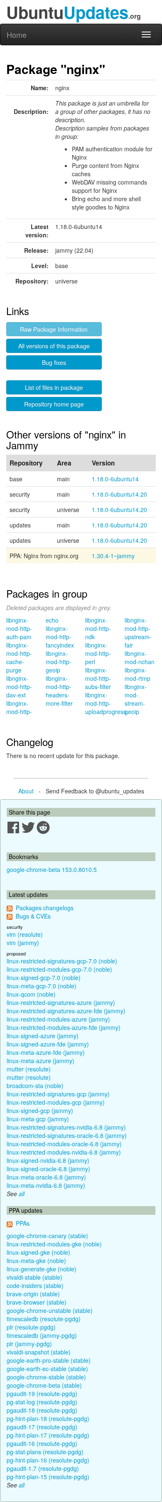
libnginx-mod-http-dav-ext (19, 686)
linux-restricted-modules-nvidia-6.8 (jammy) (64, 1152)
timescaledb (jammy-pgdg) (42, 1335)
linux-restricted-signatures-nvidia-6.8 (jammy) (66, 1127)
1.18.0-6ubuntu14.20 (119, 494)
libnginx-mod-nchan (140, 657)
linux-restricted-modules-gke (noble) (54, 1244)
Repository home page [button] (54, 404)
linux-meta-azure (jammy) (40, 1060)
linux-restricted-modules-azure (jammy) (58, 1019)
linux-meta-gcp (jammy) (38, 1119)
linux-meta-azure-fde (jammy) (46, 1052)
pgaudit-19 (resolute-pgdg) (42, 1393)
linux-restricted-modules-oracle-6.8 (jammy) (64, 1144)
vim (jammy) (23, 942)
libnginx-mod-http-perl (98, 653)
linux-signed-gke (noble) (38, 1252)
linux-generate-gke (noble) (41, 1269)
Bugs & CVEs (33, 916)
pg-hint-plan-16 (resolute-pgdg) (48, 1460)
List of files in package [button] (54, 387)
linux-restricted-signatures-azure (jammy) (61, 1002)
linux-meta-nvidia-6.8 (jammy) (46, 1185)
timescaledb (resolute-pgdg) (44, 1319)
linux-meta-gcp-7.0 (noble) (41, 986)
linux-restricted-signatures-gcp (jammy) (58, 1094)
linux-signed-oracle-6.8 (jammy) (48, 1169)
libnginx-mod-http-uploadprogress (105, 703)
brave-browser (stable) (36, 1302)
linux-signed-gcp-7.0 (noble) (44, 977)
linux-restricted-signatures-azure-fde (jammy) (66, 1011)
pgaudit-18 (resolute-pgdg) (42, 1410)
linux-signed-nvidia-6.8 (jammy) (48, 1160)
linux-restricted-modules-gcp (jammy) (56, 1102)
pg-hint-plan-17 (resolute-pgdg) (48, 1435)
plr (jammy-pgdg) (29, 1343)
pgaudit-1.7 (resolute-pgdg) (43, 1468)
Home (17, 34)
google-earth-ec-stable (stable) (47, 1368)
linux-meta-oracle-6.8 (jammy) (46, 1177)
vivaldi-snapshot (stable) (39, 1352)
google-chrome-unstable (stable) (50, 1310)
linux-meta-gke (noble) (36, 1260)
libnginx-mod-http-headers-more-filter (59, 690)
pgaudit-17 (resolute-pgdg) (42, 1427)
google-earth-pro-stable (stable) (49, 1360)
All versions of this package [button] (54, 346)
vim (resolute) (25, 934)
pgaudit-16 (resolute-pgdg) (42, 1443)
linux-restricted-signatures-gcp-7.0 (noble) (62, 961)
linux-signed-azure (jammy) (43, 1036)
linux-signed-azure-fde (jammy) (48, 1044)
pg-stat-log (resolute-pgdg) (42, 1402)
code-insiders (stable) (35, 1285)
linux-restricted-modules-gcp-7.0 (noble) (59, 969)
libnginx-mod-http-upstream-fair (138, 632)
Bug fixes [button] (54, 362)
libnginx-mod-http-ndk (98, 628)
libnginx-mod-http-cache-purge (19, 657)
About (26, 791)
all (22, 1193)
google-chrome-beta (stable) (44, 1385)
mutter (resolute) (29, 1069)
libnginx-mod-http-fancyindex (60, 636)
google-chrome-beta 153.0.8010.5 (52, 869)
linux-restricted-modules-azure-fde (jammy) (63, 1027)
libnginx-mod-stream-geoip (136, 699)
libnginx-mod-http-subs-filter (98, 678)
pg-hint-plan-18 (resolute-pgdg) (48, 1418)
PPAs (22, 1223)
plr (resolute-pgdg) (31, 1327)
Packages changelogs (45, 908)
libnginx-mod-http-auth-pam (19, 628)
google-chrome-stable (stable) (46, 1377)
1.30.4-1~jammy (113, 556)
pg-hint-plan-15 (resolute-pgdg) (48, 1476)
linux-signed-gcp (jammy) (40, 1110)
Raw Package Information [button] (54, 329)
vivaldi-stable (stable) (34, 1277)
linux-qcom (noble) (31, 994)
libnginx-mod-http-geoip (58, 661)
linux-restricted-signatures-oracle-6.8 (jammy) (67, 1135)
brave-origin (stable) (33, 1294)
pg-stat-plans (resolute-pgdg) (45, 1452)
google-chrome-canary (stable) (47, 1235)
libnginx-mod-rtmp (137, 674)
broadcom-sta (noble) (35, 1085)
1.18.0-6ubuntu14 (115, 479)
